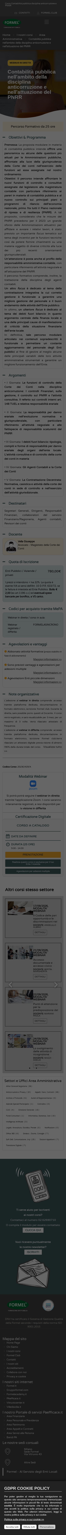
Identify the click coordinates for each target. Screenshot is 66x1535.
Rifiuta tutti (29, 1527)
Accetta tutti (12, 1527)
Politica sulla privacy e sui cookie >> (24, 1519)
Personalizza (47, 1527)
